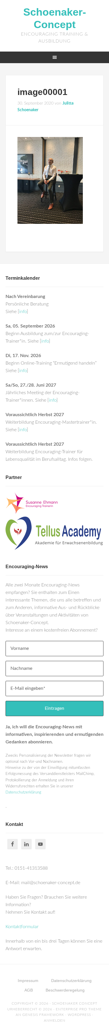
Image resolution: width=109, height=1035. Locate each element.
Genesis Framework (43, 1014)
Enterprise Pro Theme (79, 1009)
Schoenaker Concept (74, 1003)
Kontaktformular (22, 926)
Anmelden (54, 1020)
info (23, 311)
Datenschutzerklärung (23, 792)
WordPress (79, 1014)
